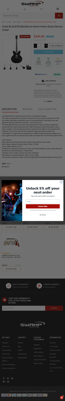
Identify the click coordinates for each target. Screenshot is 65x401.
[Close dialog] (61, 182)
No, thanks (43, 215)
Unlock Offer (42, 206)
